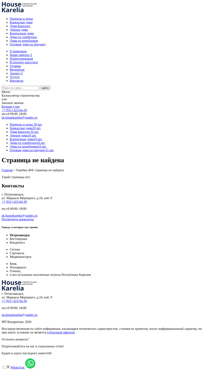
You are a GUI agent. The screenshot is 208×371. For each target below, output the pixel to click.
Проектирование (21, 58)
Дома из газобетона (23, 37)
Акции (16, 73)
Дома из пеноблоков (24, 40)
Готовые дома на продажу (28, 44)
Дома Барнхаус (20, 26)
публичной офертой (61, 332)
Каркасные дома (21, 22)
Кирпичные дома (22, 33)
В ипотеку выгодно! (24, 62)
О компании (18, 51)
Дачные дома (19, 29)
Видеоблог (17, 69)
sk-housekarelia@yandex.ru (19, 117)
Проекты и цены (21, 18)
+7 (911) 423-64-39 (14, 110)
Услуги (15, 77)
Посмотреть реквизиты (18, 219)
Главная (7, 170)
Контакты (16, 80)
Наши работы (21, 55)
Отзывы (15, 66)
